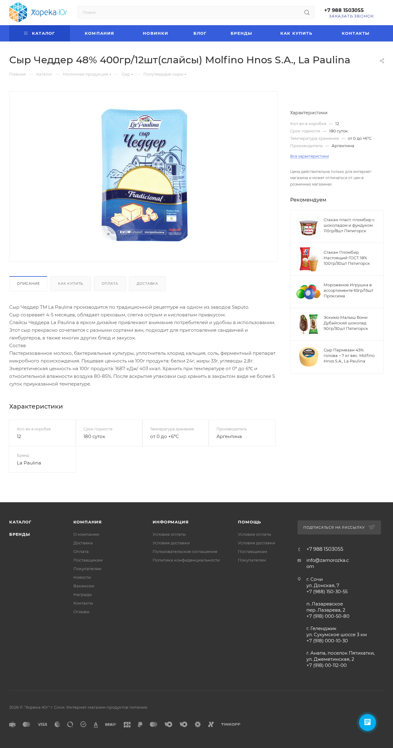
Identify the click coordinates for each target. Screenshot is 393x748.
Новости (82, 577)
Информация (171, 521)
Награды (82, 594)
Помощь (249, 521)
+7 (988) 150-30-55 (327, 591)
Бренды (19, 534)
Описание (28, 283)
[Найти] (306, 12)
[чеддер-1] (144, 175)
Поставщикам (88, 560)
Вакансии (83, 585)
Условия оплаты (169, 534)
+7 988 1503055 (344, 10)
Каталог (20, 521)
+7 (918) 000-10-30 (327, 641)
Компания (87, 521)
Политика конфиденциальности (186, 560)
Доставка (147, 283)
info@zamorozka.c (327, 560)
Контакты (83, 603)
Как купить (70, 283)
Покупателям (87, 568)
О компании (86, 534)
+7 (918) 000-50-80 (327, 616)
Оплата (110, 283)
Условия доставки (171, 542)
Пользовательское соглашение (185, 551)
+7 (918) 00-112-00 (326, 665)
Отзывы (81, 611)
